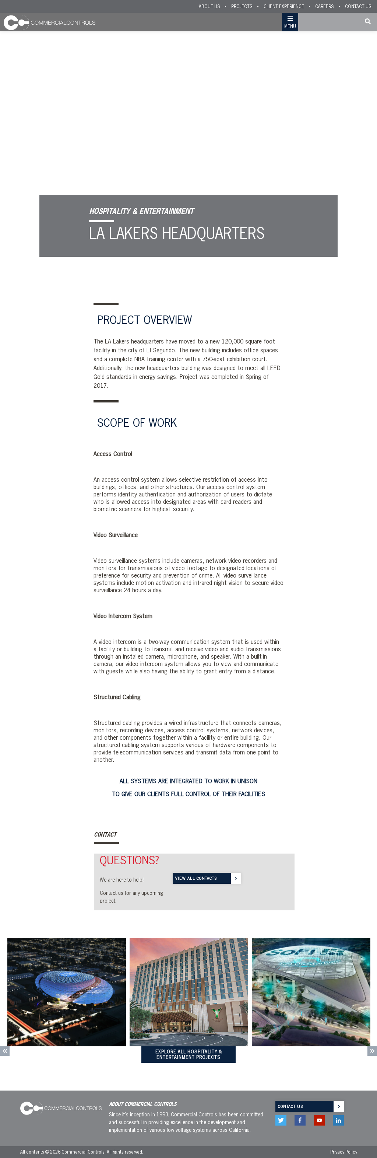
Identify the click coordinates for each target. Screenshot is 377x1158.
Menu (290, 26)
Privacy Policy (343, 1152)
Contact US (358, 6)
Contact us (290, 1106)
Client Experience (284, 6)
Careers (324, 6)
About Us (209, 6)
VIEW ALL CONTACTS (196, 878)
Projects (242, 6)
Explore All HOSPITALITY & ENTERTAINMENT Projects (188, 1054)
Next (372, 1051)
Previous (5, 1051)
